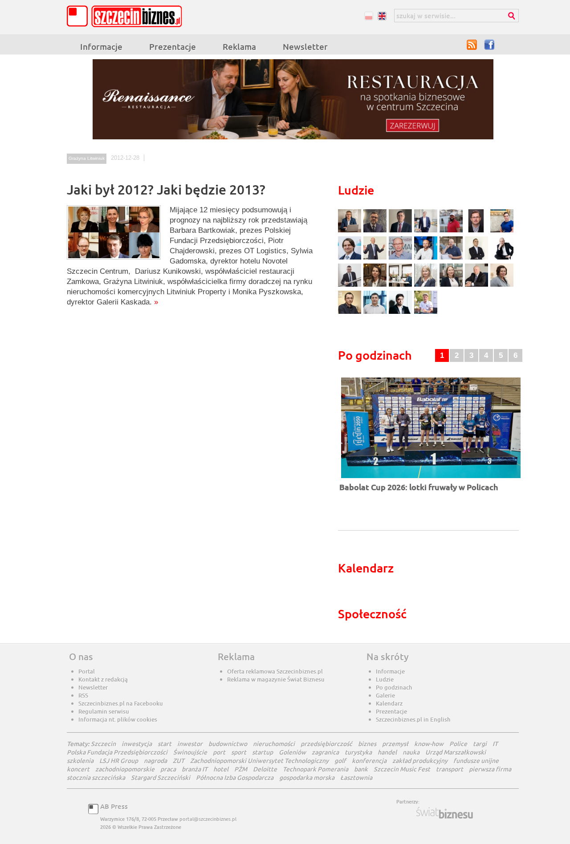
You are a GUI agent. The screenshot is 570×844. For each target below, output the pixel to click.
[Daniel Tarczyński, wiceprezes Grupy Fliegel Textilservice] (350, 258)
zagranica (325, 752)
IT (495, 743)
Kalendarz (389, 703)
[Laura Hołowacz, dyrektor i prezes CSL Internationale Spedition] (501, 285)
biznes (367, 743)
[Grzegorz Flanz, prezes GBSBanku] (350, 231)
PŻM (240, 769)
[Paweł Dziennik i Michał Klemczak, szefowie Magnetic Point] (401, 285)
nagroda (155, 760)
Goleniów (292, 752)
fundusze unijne (476, 760)
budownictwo (227, 743)
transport (449, 769)
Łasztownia (356, 777)
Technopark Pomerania (315, 769)
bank (361, 769)
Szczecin (103, 743)
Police (458, 743)
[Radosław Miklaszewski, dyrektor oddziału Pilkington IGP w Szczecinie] (350, 312)
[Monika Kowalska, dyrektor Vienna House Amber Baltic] (501, 231)
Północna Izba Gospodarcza (234, 777)
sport (238, 752)
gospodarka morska (306, 777)
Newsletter (305, 46)
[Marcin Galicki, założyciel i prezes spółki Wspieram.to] (401, 312)
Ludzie (385, 679)
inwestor (190, 743)
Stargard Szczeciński (160, 777)
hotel (220, 769)
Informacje (101, 46)
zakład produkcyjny (420, 760)
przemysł (395, 743)
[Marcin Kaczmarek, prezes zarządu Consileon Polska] (401, 258)
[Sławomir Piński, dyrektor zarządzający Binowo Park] (425, 312)
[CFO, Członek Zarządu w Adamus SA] (376, 231)
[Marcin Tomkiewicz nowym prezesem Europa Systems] (427, 231)
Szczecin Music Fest (402, 769)
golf (340, 760)
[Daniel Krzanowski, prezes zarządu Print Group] (452, 258)
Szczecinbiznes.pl (127, 16)
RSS (472, 44)
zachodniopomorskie (125, 769)
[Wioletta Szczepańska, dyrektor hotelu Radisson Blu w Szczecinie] (452, 285)
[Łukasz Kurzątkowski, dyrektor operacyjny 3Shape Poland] (350, 285)
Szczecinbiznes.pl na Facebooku (120, 703)
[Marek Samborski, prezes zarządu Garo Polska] (477, 258)
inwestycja (137, 743)
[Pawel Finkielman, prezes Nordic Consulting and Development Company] (501, 258)
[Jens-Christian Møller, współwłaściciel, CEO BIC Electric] (452, 231)
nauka (411, 752)
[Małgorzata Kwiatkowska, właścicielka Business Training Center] (427, 285)
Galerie (385, 695)
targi (480, 743)
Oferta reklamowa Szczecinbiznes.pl (275, 671)
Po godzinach (394, 687)
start (164, 743)
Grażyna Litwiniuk (87, 158)
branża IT (195, 769)
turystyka (358, 752)
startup (262, 752)
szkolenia (80, 760)
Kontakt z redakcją (103, 679)
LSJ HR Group (118, 760)
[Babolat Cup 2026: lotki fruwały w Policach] (431, 479)
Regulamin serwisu (103, 711)
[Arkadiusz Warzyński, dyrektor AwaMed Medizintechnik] (477, 285)
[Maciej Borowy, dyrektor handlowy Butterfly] (477, 231)
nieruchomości (274, 743)
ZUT (178, 760)
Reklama (239, 46)
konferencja (369, 760)
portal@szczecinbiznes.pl (207, 819)
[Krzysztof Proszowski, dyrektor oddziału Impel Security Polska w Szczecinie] (376, 312)
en (381, 15)
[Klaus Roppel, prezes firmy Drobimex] (376, 258)
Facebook (490, 44)
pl (368, 15)
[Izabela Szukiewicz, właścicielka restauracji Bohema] (376, 285)
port (219, 752)
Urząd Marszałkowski (455, 752)
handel (387, 752)
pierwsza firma (490, 769)
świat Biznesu (445, 813)
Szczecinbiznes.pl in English (413, 719)
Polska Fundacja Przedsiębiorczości (117, 752)
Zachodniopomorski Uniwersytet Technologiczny (259, 760)
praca (168, 769)
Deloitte (265, 769)
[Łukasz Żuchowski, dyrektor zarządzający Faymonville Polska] (427, 258)
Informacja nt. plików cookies (117, 719)
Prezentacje (172, 46)
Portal (86, 671)
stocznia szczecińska (96, 777)
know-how (429, 743)
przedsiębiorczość (326, 743)
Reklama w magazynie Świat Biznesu (276, 679)
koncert (78, 769)
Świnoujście (190, 752)
